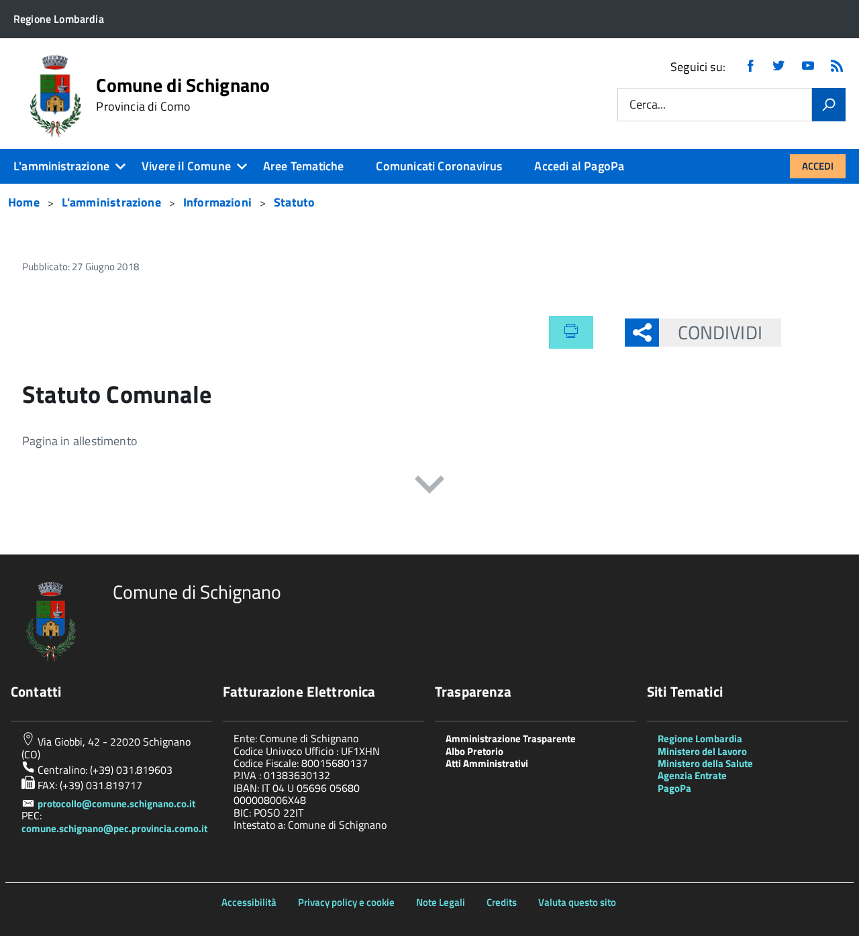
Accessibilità (248, 902)
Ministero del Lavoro (702, 751)
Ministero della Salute (705, 763)
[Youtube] (808, 67)
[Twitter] (778, 67)
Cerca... (647, 105)
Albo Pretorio (474, 751)
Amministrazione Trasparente (511, 738)
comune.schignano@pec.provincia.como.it (114, 828)
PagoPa (674, 788)
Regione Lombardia (700, 738)
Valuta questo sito (577, 902)
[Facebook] (750, 67)
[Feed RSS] (837, 67)
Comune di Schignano (183, 94)
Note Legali (440, 902)
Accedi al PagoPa (579, 166)
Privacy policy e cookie (346, 902)
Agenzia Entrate (692, 775)
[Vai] (829, 104)
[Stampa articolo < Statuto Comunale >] (571, 332)
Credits (502, 902)
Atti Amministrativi (487, 763)
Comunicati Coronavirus (439, 166)
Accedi (817, 166)
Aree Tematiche (303, 166)
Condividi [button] (720, 332)
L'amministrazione (61, 166)
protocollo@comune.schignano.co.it (116, 803)
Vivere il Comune (186, 166)
